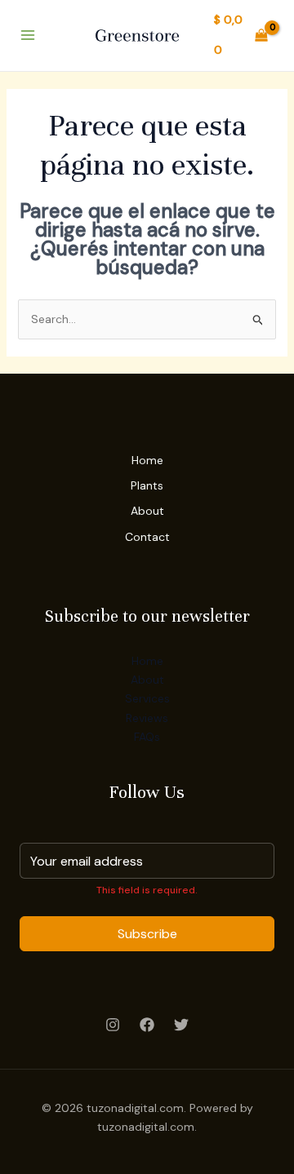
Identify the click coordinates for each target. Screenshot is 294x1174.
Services (147, 698)
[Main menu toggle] (27, 36)
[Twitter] (181, 1024)
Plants (147, 485)
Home (147, 460)
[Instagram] (112, 1024)
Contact (147, 536)
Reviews (147, 718)
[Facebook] (147, 1024)
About (147, 510)
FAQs (147, 736)
